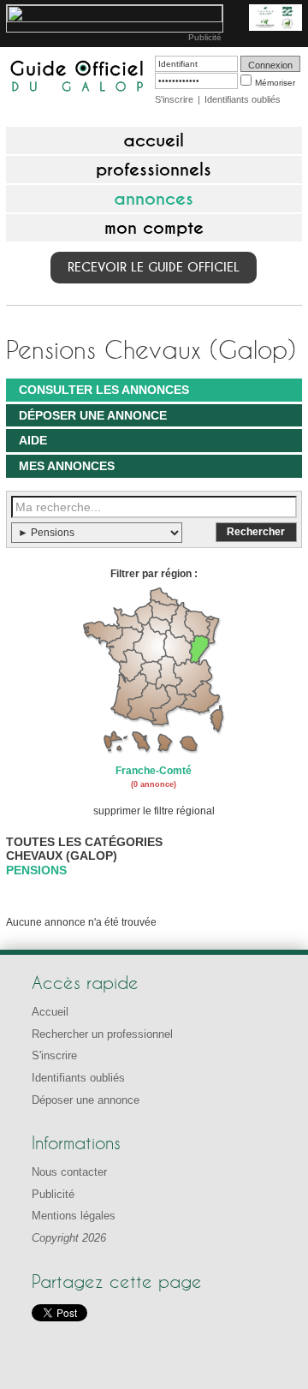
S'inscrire (174, 99)
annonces (153, 199)
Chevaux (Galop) (61, 855)
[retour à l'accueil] (77, 78)
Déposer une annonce (93, 415)
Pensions (36, 870)
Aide (33, 440)
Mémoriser (275, 82)
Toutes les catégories (84, 842)
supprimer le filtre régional (154, 811)
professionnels (153, 169)
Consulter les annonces (104, 389)
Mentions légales (74, 1215)
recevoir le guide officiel (154, 267)
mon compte (154, 228)
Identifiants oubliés (242, 99)
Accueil (50, 1011)
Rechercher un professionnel (102, 1034)
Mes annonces (67, 466)
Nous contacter (69, 1171)
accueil (153, 140)
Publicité (205, 37)
